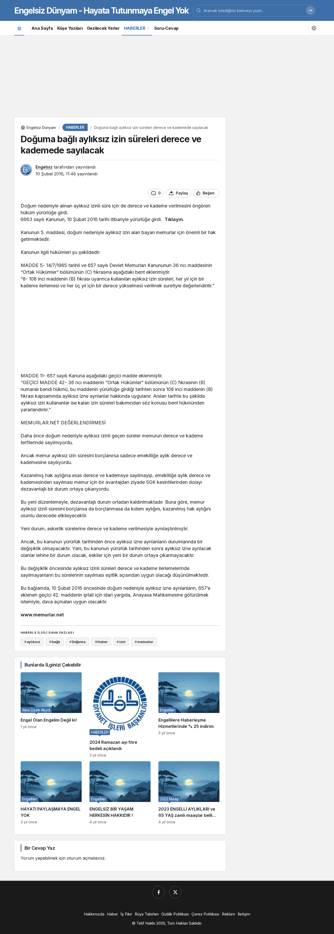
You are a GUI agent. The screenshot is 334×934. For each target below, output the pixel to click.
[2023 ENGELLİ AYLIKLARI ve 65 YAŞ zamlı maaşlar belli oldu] (188, 792)
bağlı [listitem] (54, 642)
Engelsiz (43, 167)
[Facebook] (158, 892)
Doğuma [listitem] (77, 642)
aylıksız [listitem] (32, 642)
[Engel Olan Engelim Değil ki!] (51, 714)
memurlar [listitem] (144, 642)
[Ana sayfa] (19, 28)
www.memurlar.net (42, 614)
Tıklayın (174, 219)
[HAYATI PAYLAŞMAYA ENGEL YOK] (51, 792)
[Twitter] (175, 892)
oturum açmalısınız (86, 858)
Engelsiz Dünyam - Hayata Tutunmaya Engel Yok (101, 10)
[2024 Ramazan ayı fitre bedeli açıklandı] (120, 714)
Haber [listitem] (101, 642)
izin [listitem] (121, 642)
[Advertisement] (167, 75)
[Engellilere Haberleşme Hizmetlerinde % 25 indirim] (188, 714)
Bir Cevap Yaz (40, 848)
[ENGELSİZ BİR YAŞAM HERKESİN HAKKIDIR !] (120, 792)
